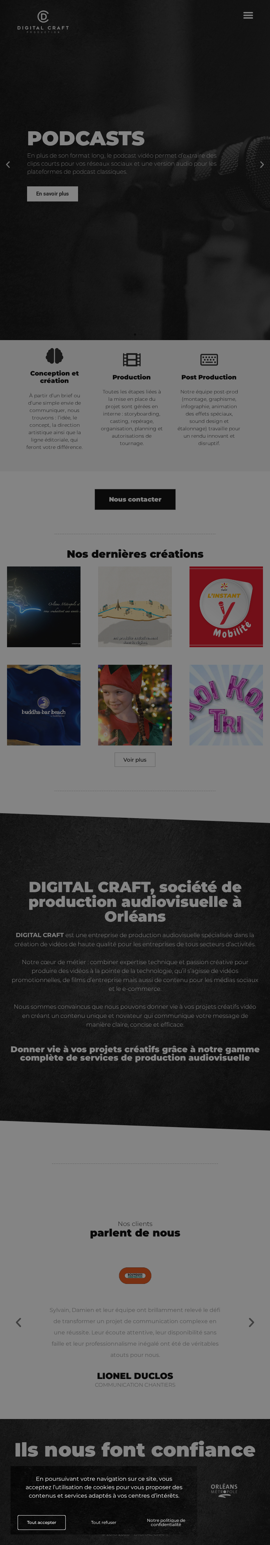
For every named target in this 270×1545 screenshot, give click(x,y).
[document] (135, 772)
